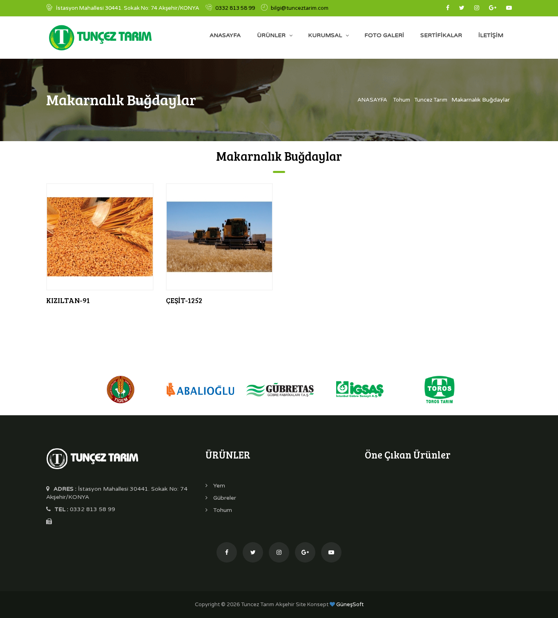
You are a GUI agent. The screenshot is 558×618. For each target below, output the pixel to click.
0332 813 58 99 (235, 8)
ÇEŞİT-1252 (184, 300)
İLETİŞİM (490, 35)
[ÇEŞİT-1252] (219, 236)
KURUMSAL (325, 35)
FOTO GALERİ (384, 35)
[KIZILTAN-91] (100, 236)
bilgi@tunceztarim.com (299, 8)
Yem (218, 485)
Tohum (401, 100)
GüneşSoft (349, 604)
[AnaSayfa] (92, 457)
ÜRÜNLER (271, 35)
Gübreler (224, 497)
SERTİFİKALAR (441, 35)
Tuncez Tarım (430, 100)
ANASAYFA (225, 35)
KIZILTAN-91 (68, 300)
